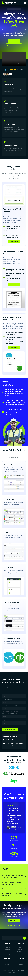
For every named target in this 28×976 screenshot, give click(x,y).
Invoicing (7, 951)
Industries (21, 943)
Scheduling (7, 947)
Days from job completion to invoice (10, 713)
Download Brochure (15, 45)
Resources (7, 958)
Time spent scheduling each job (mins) (10, 705)
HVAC (20, 947)
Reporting (7, 954)
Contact (21, 962)
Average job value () (6, 720)
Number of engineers (6, 693)
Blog (7, 962)
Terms (14, 972)
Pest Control (21, 949)
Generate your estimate (9, 729)
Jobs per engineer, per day (8, 699)
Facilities (21, 954)
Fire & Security (20, 951)
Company (21, 958)
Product (7, 943)
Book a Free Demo (14, 41)
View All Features (14, 241)
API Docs (7, 964)
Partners (21, 964)
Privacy (9, 972)
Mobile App (7, 949)
